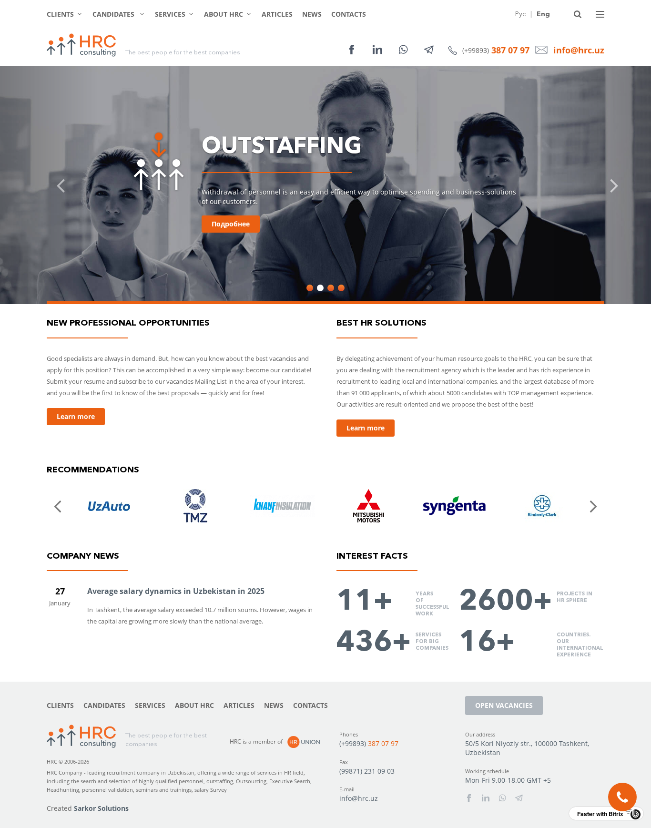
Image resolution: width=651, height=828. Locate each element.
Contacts (348, 14)
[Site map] (600, 14)
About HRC (223, 14)
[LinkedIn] (377, 49)
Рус (520, 14)
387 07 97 (510, 50)
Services (170, 14)
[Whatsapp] (403, 49)
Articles (277, 14)
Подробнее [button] (231, 223)
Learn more (76, 416)
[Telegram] (429, 49)
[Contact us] (622, 797)
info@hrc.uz (578, 50)
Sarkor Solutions (101, 808)
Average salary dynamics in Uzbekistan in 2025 (175, 591)
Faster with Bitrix (600, 813)
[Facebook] (351, 49)
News (312, 14)
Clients (60, 14)
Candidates (114, 14)
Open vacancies (504, 705)
